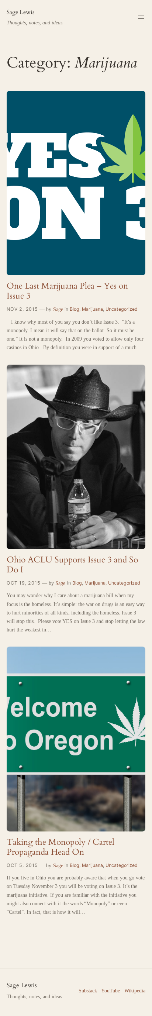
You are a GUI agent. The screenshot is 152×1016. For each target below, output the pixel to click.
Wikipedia (134, 990)
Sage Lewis (20, 12)
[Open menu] (141, 17)
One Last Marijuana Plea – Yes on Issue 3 (67, 291)
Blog (74, 309)
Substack (88, 990)
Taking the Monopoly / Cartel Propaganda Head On (60, 847)
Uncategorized (122, 309)
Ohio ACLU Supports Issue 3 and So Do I (72, 565)
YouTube (110, 990)
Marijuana (92, 309)
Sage (58, 309)
